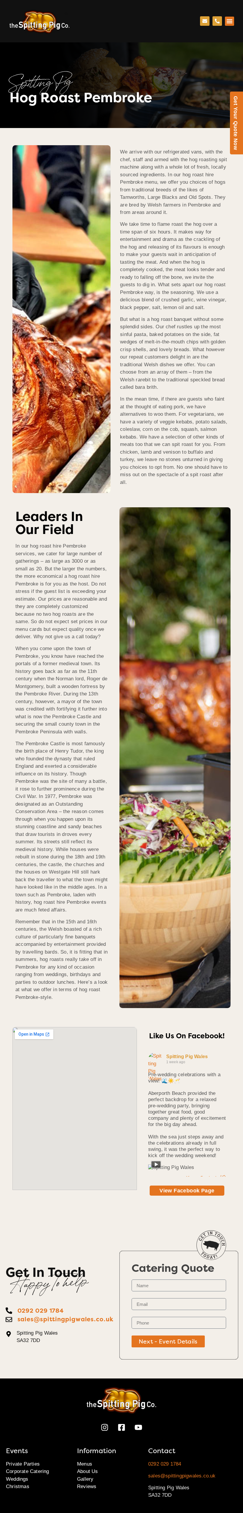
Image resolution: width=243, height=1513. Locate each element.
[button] (229, 21)
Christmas (17, 1486)
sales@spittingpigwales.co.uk (182, 1476)
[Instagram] (104, 1427)
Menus (84, 1464)
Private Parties (23, 1464)
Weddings (17, 1479)
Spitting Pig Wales (187, 1056)
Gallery (85, 1479)
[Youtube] (138, 1427)
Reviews (86, 1486)
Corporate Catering (27, 1471)
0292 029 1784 (164, 1464)
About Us (87, 1471)
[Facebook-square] (121, 1427)
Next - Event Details (168, 1341)
